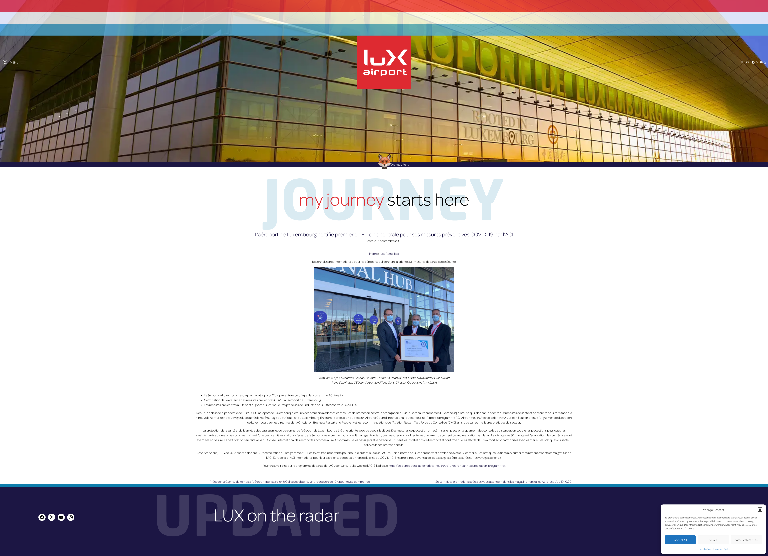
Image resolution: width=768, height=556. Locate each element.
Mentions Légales (703, 548)
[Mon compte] (742, 62)
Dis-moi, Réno (400, 164)
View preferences (746, 540)
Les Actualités (389, 254)
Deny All (713, 540)
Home (373, 254)
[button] (760, 510)
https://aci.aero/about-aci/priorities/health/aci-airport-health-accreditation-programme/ (446, 465)
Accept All (680, 540)
